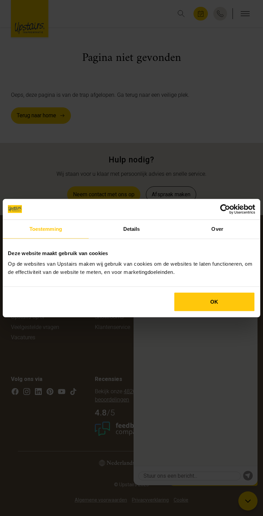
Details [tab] (131, 228)
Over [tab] (217, 228)
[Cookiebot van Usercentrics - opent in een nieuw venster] (225, 209)
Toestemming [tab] (45, 228)
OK (214, 302)
